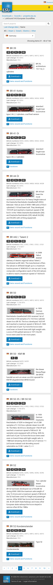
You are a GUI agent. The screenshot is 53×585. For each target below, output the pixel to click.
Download (15, 76)
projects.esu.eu (29, 16)
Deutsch (49, 2)
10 (44, 568)
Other (33, 31)
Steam (11, 31)
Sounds (17, 16)
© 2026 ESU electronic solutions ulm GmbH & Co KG (31, 577)
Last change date (11, 27)
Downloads (7, 16)
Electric (26, 31)
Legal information (30, 581)
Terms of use (16, 581)
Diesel (18, 31)
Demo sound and (19, 81)
